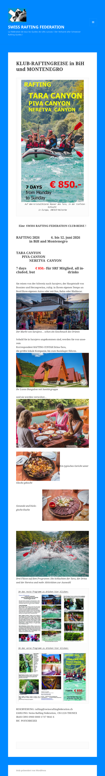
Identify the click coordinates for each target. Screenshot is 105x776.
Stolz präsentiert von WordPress (31, 770)
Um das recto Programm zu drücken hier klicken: (43, 591)
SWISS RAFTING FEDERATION (36, 27)
